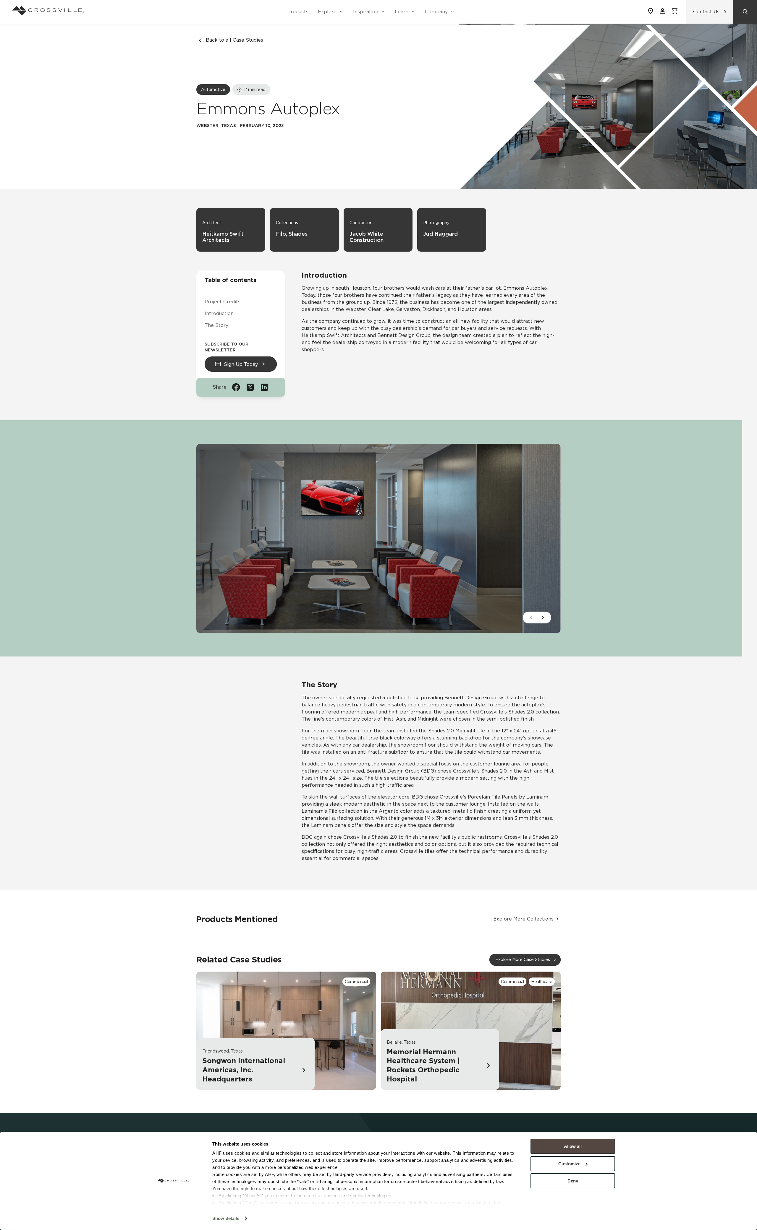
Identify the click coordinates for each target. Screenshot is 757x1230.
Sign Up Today (241, 364)
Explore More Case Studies (522, 959)
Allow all (573, 1146)
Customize (569, 1163)
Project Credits (222, 301)
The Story (216, 325)
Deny (572, 1180)
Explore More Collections (523, 919)
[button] (543, 617)
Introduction (219, 313)
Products (297, 11)
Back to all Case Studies (234, 40)
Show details (225, 1218)
